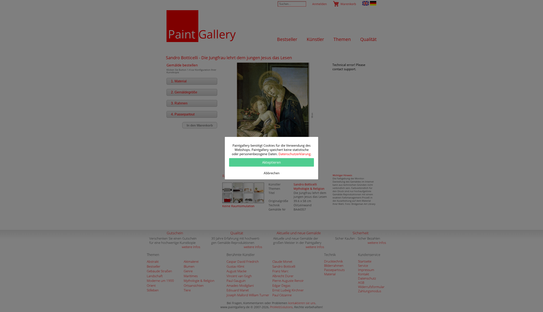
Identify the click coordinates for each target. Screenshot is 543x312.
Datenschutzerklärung (294, 154)
